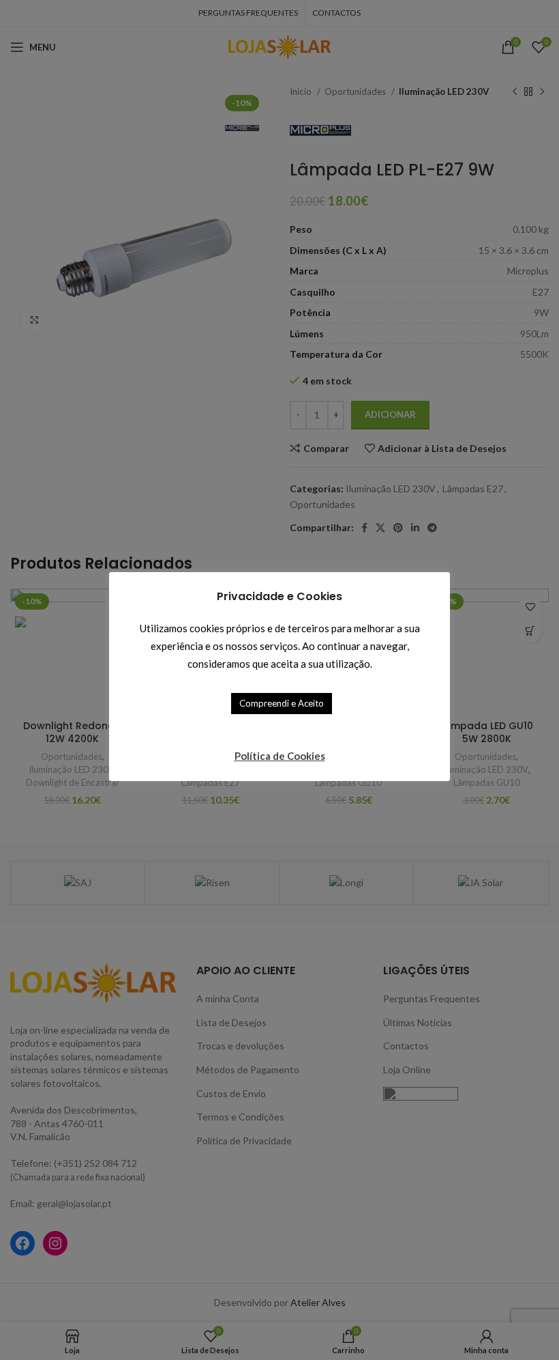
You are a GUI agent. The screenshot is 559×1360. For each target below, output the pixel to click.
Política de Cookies (280, 756)
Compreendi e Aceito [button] (281, 703)
